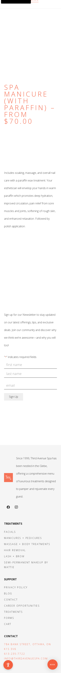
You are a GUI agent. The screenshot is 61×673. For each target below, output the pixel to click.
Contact (11, 599)
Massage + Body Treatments (27, 544)
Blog (8, 593)
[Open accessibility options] (8, 665)
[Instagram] (16, 507)
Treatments (13, 611)
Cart (7, 624)
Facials (10, 531)
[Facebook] (8, 507)
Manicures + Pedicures (23, 538)
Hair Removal (15, 550)
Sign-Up (13, 397)
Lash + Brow (14, 556)
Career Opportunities (22, 605)
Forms (9, 618)
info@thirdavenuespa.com (26, 658)
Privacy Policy (16, 587)
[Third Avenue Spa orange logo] (8, 477)
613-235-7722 (14, 653)
